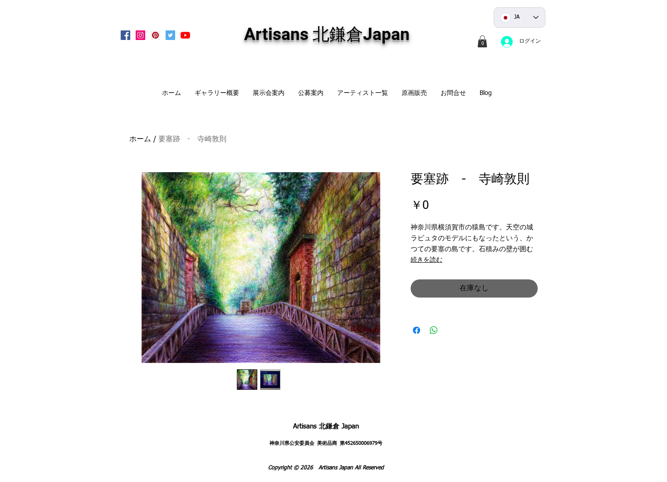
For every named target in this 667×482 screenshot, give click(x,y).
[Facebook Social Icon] (125, 35)
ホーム (140, 139)
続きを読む (426, 260)
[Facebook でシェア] (416, 330)
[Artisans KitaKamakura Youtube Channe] (185, 35)
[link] (482, 41)
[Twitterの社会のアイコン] (170, 35)
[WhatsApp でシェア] (433, 330)
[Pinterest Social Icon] (155, 35)
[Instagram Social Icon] (140, 35)
